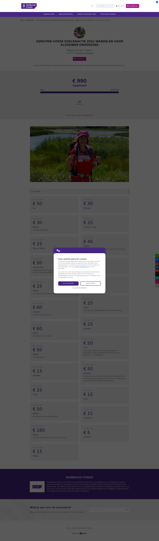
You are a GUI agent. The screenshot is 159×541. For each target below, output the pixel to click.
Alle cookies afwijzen (79, 287)
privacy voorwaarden (81, 267)
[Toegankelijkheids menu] (157, 2)
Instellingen (90, 283)
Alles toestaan (68, 283)
